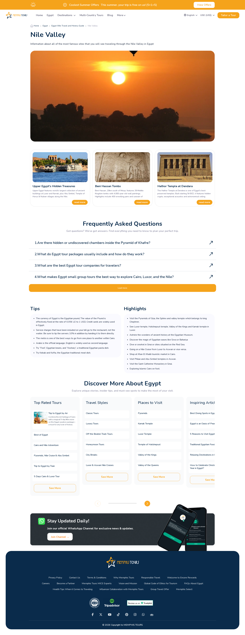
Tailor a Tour (228, 15)
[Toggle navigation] (30, 15)
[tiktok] (118, 614)
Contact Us (74, 577)
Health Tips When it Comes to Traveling (72, 589)
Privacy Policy (55, 577)
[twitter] (100, 614)
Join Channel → (60, 537)
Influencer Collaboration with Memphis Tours (121, 589)
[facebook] (93, 614)
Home (39, 15)
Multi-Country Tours (91, 15)
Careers (46, 583)
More (120, 15)
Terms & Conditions (96, 577)
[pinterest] (126, 614)
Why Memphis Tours (123, 577)
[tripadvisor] (151, 614)
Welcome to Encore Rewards (182, 577)
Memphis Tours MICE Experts (97, 583)
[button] (191, 15)
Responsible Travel (150, 577)
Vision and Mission (128, 583)
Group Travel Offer (160, 589)
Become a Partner (66, 583)
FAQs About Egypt (193, 583)
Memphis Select (184, 589)
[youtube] (109, 614)
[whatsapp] (143, 614)
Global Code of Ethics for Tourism (160, 583)
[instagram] (135, 614)
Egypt (50, 15)
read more (79, 202)
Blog (110, 15)
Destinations (65, 15)
